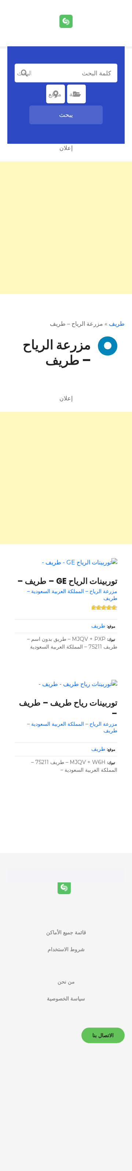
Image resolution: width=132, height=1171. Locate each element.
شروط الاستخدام (66, 949)
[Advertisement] (66, 227)
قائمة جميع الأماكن (66, 932)
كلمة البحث (24, 73)
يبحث (66, 114)
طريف (117, 323)
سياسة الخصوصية (66, 998)
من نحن (66, 981)
